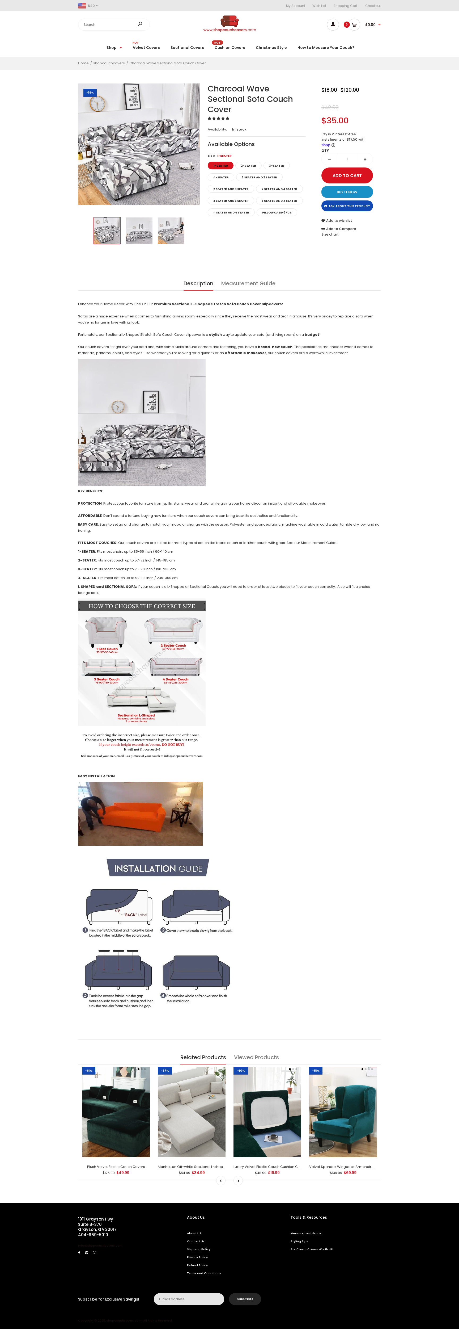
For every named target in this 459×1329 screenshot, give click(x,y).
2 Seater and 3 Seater (231, 189)
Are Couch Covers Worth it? (312, 1249)
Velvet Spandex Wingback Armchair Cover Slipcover (354, 1166)
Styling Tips (299, 1241)
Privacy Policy (197, 1257)
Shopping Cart (345, 5)
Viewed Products (256, 1057)
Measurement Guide (248, 283)
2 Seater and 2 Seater (259, 177)
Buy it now (347, 192)
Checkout (373, 5)
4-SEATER (221, 177)
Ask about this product (349, 206)
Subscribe (245, 1299)
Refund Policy (197, 1265)
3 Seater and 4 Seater (279, 201)
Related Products (203, 1057)
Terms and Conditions (204, 1273)
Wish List (319, 5)
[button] (219, 118)
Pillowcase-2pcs (277, 212)
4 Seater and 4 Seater (231, 212)
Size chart (330, 234)
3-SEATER (276, 165)
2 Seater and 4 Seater (279, 189)
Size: (220, 156)
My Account (295, 5)
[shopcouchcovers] (229, 30)
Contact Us (196, 1241)
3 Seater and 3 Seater (231, 201)
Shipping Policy (198, 1249)
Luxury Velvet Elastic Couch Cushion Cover (269, 1166)
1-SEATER (220, 165)
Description (198, 283)
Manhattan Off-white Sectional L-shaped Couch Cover (205, 1166)
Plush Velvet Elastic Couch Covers (116, 1166)
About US (194, 1233)
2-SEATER (248, 165)
